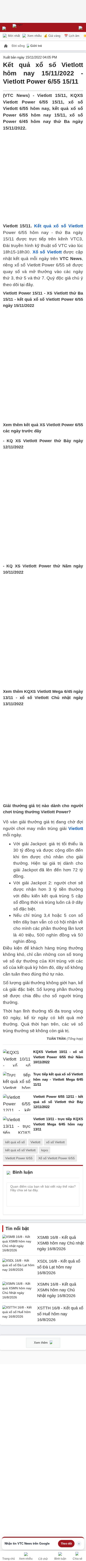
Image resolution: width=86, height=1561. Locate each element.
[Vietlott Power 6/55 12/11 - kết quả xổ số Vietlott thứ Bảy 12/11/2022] (17, 1103)
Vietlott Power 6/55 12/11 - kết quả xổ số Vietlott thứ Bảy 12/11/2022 (58, 1102)
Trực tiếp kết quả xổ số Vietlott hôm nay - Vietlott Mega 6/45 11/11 (58, 1079)
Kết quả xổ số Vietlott (58, 225)
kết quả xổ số (15, 1142)
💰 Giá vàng (52, 35)
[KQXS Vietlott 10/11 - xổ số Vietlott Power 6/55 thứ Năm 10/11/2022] (17, 1058)
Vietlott (75, 828)
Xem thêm (41, 1342)
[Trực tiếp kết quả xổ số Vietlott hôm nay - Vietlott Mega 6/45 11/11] (17, 1080)
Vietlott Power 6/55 (19, 1158)
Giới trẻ (36, 46)
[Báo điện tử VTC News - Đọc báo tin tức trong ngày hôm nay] (28, 27)
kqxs (44, 1150)
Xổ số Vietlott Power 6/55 (56, 1158)
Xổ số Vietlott (47, 252)
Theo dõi (66, 1543)
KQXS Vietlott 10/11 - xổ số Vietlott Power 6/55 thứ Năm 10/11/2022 (58, 1057)
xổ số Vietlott (55, 1142)
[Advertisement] (43, 174)
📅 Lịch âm (71, 35)
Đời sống (19, 46)
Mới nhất (13, 35)
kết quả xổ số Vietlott (20, 1150)
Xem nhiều (34, 35)
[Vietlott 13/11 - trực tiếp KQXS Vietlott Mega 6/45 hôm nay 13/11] (17, 1125)
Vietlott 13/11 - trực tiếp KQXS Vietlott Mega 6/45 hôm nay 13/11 (58, 1124)
